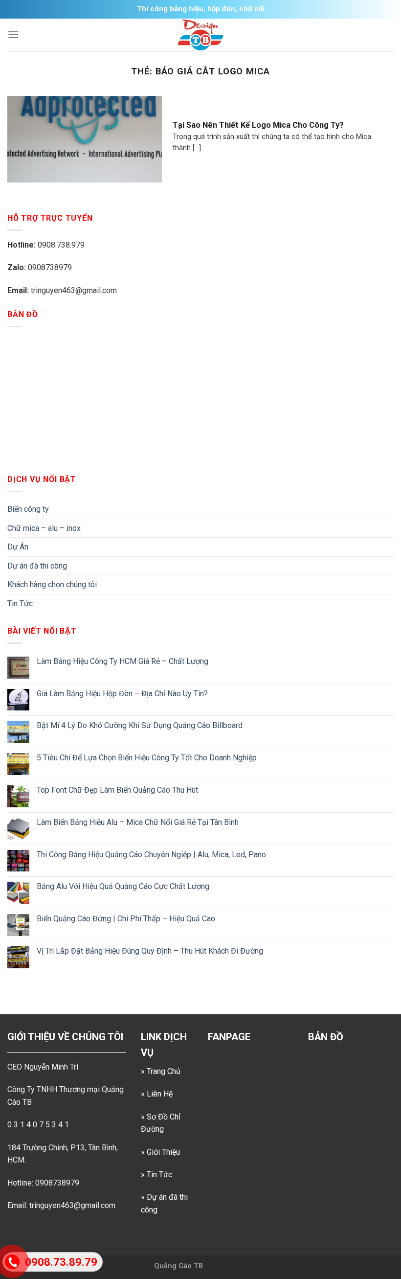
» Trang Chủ (160, 1071)
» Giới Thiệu (160, 1152)
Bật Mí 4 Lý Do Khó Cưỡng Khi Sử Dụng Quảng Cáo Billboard (140, 725)
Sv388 (214, 1266)
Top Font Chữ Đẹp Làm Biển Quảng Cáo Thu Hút (117, 790)
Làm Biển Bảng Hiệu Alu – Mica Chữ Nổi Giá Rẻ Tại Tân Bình (138, 822)
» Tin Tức (156, 1174)
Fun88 (236, 1266)
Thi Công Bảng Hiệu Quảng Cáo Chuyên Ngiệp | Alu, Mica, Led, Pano (151, 854)
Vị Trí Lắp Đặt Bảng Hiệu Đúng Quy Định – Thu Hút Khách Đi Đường (150, 951)
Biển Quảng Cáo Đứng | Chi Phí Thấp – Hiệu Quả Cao (126, 918)
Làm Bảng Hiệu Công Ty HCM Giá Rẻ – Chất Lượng (122, 661)
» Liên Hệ (157, 1093)
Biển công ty (28, 509)
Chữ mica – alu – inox (44, 528)
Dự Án (17, 546)
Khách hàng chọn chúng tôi (52, 584)
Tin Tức (20, 603)
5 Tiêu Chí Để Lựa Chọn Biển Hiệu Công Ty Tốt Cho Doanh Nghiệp (147, 757)
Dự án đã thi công (37, 566)
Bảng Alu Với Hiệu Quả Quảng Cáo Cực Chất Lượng (123, 886)
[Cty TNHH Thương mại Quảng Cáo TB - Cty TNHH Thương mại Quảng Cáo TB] (200, 35)
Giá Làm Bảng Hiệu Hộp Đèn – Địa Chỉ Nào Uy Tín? (122, 693)
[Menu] (13, 34)
